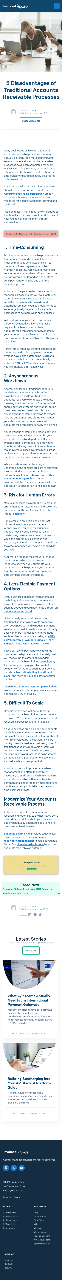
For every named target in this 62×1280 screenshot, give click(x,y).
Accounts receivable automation (24, 193)
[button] (30, 914)
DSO (45, 355)
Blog (36, 1212)
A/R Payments (10, 1220)
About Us (9, 1260)
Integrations (9, 1228)
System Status (40, 1244)
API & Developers (42, 1240)
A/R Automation (10, 1216)
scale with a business (33, 775)
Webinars (38, 1228)
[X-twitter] (14, 1168)
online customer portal (18, 611)
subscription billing (25, 672)
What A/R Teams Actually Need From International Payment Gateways (29, 1000)
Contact (8, 1264)
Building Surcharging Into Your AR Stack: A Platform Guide (29, 1083)
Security (8, 1268)
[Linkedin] (6, 1168)
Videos (37, 1224)
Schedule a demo (14, 833)
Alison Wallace (27, 110)
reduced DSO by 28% (16, 363)
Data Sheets (39, 1220)
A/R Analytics (9, 1224)
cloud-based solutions (30, 844)
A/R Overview (9, 1212)
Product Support (42, 1236)
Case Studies (40, 1216)
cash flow (19, 513)
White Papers (40, 1232)
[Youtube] (22, 1168)
